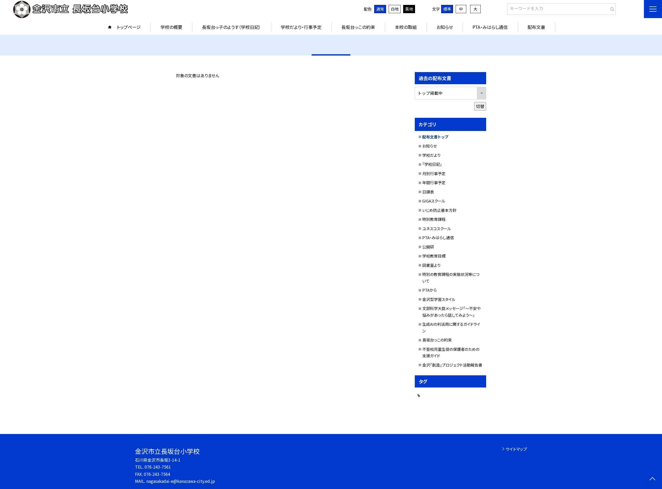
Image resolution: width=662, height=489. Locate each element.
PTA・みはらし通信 (490, 27)
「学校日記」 (432, 164)
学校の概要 (171, 27)
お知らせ (445, 27)
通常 (380, 9)
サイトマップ (516, 449)
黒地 (409, 9)
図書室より (431, 265)
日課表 (428, 192)
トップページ (129, 27)
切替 (480, 106)
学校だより (431, 155)
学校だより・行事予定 (301, 27)
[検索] (611, 8)
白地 (394, 9)
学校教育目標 (434, 256)
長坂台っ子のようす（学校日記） (231, 27)
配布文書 (536, 27)
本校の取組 (406, 27)
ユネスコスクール (436, 228)
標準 (447, 9)
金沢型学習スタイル (438, 299)
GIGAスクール (433, 201)
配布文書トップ (435, 136)
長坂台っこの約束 (358, 27)
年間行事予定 (434, 182)
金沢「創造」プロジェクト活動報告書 (452, 365)
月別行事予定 (434, 173)
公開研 (428, 247)
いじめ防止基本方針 (439, 210)
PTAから (429, 290)
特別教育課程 (434, 219)
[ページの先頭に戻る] (652, 479)
